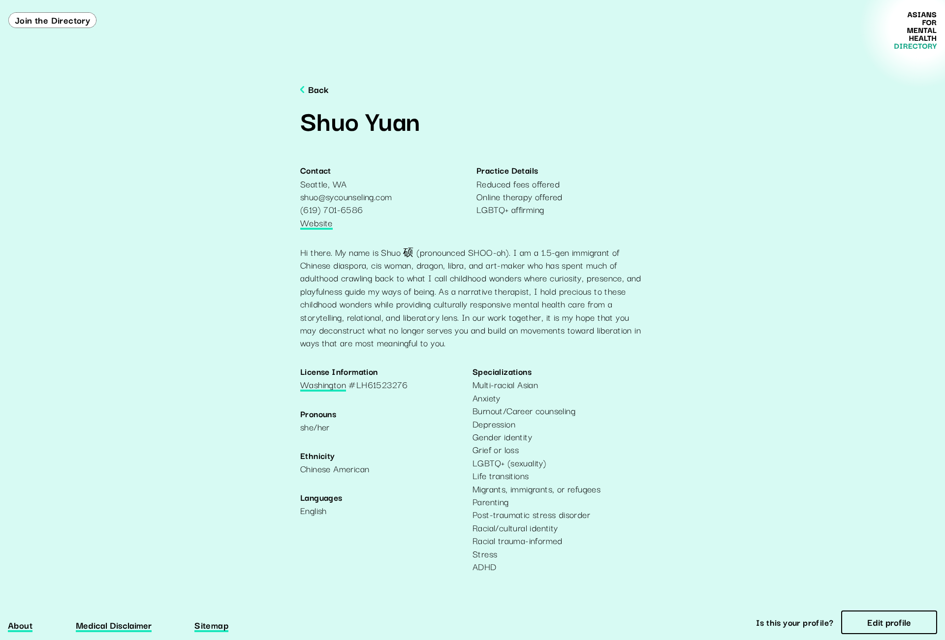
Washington (323, 385)
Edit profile (889, 622)
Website (316, 223)
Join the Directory (52, 20)
